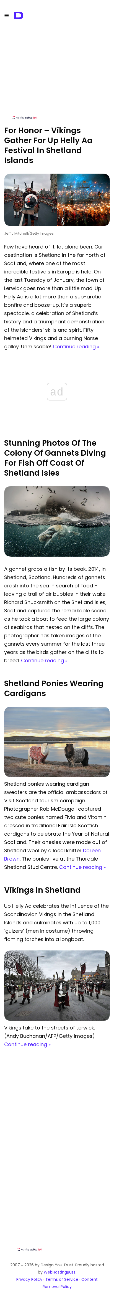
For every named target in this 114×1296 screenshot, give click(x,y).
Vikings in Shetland (42, 890)
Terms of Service (61, 1279)
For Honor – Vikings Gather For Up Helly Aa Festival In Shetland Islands (48, 145)
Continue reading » (76, 346)
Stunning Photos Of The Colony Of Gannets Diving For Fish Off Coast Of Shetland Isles (55, 458)
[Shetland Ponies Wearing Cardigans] (57, 775)
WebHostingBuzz (60, 1272)
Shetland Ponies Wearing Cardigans (53, 688)
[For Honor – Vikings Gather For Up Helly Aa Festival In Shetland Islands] (57, 224)
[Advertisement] (57, 76)
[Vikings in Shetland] (57, 1019)
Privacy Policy (29, 1279)
